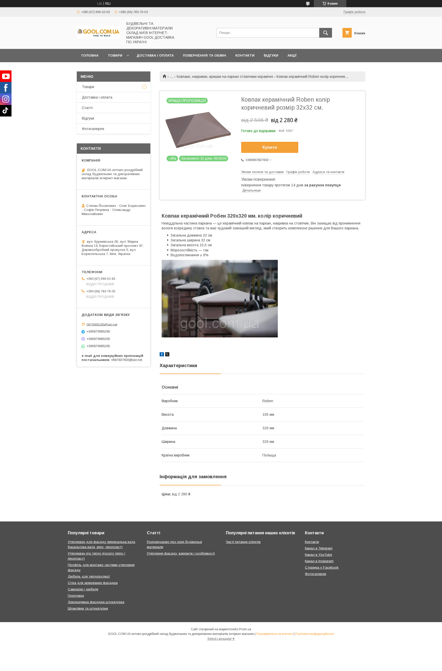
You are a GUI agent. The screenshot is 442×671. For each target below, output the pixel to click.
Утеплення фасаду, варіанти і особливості (181, 553)
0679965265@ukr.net (101, 324)
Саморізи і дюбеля (83, 589)
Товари (115, 55)
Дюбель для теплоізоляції (89, 576)
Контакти (245, 55)
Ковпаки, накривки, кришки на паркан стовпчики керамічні (225, 76)
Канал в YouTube (318, 555)
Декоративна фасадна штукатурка (96, 602)
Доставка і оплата (155, 55)
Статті (87, 108)
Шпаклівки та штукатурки (88, 608)
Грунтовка (76, 596)
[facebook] (162, 355)
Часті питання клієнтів (243, 542)
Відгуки (271, 55)
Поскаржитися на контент (274, 634)
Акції (292, 55)
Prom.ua (245, 629)
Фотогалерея (93, 129)
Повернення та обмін (204, 55)
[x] (167, 355)
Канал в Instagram (319, 561)
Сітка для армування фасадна (93, 583)
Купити (269, 147)
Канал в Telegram (319, 548)
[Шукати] (325, 33)
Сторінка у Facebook (322, 567)
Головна (89, 55)
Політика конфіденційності (314, 634)
